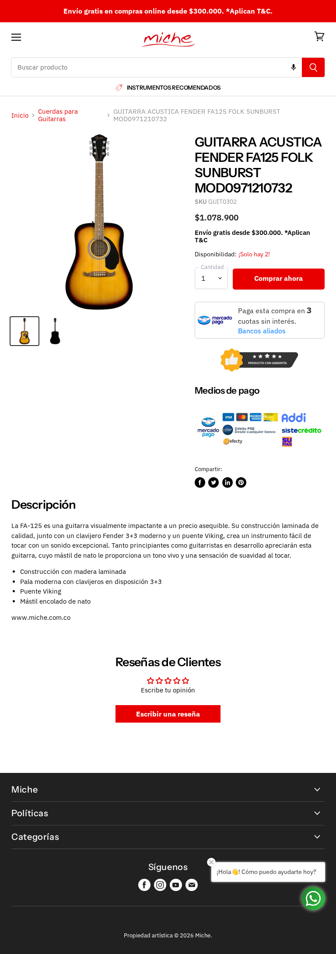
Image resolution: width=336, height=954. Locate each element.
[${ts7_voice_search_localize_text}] (293, 67)
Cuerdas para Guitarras (58, 115)
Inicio (19, 115)
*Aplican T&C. (249, 11)
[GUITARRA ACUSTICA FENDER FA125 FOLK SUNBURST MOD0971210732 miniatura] (24, 331)
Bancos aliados (262, 330)
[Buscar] (313, 67)
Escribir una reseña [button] (168, 713)
